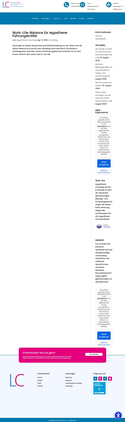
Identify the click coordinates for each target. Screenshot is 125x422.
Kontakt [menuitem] (82, 18)
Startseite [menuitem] (35, 18)
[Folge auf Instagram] (100, 379)
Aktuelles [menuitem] (90, 18)
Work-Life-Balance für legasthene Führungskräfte (39, 34)
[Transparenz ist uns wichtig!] (104, 229)
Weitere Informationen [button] (104, 171)
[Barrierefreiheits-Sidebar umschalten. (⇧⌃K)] (118, 415)
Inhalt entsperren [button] (104, 163)
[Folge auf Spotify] (110, 379)
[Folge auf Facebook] (95, 379)
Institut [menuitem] (56, 18)
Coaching (53, 40)
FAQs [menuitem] (65, 18)
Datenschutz (61, 420)
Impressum (52, 420)
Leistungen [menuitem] (45, 18)
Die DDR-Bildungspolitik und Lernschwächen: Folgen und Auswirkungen (103, 70)
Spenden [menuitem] (73, 18)
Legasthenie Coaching (26, 40)
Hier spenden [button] (94, 354)
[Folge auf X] (105, 379)
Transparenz (72, 420)
